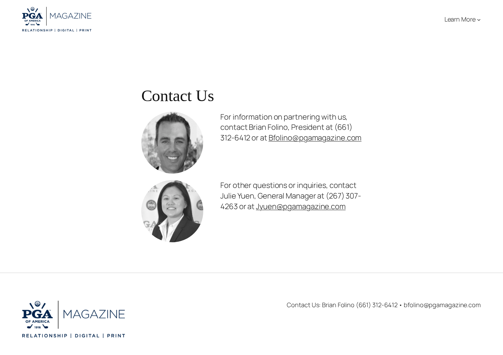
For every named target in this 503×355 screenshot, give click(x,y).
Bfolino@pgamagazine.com (315, 138)
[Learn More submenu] (479, 19)
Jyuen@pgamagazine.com (301, 206)
